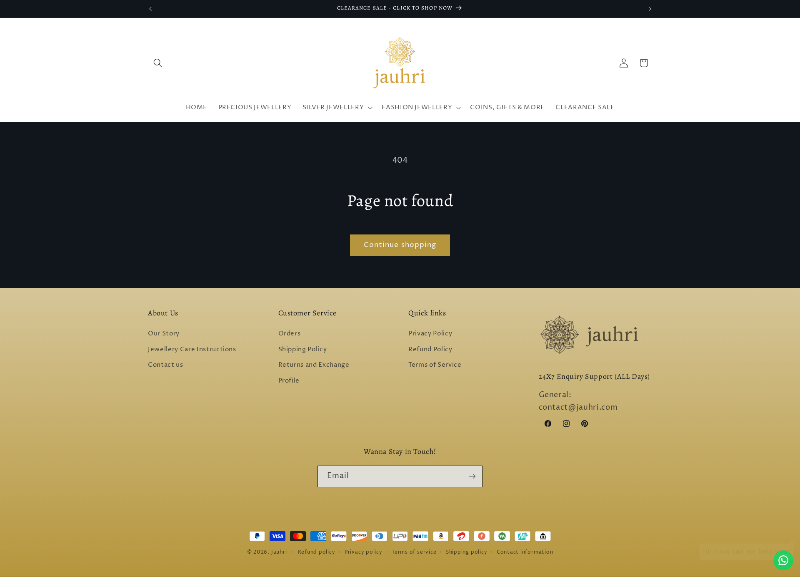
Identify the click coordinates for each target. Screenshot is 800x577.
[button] (158, 63)
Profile (289, 380)
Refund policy (316, 552)
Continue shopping (400, 244)
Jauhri (279, 552)
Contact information (525, 552)
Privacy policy (363, 552)
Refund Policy (430, 349)
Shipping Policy (302, 349)
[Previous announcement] (150, 9)
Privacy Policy (430, 334)
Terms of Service (435, 365)
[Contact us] (783, 560)
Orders (289, 334)
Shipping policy (467, 552)
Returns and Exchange (314, 365)
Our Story (164, 334)
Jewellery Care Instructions (192, 349)
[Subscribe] (472, 476)
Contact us (165, 365)
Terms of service (414, 552)
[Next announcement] (650, 9)
